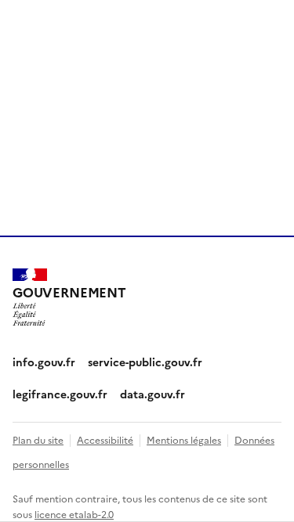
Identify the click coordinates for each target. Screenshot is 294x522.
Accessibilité (105, 439)
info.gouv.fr (44, 361)
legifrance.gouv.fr (60, 393)
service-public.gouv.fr (145, 361)
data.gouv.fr (152, 393)
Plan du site (38, 439)
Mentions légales (184, 439)
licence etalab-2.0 (74, 513)
